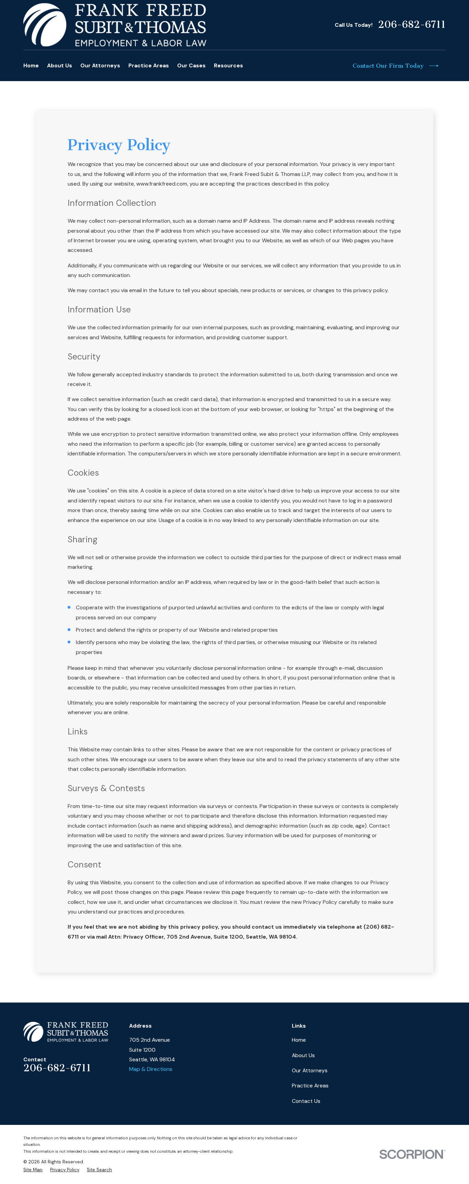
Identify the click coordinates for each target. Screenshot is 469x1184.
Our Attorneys (310, 1070)
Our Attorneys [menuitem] (100, 65)
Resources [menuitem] (228, 65)
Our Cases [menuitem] (191, 65)
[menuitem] (33, 1170)
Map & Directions (150, 1069)
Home (299, 1039)
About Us (303, 1055)
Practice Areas (310, 1085)
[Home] (114, 24)
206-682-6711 (412, 25)
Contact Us (306, 1101)
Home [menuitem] (31, 65)
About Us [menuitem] (59, 65)
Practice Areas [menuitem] (148, 65)
